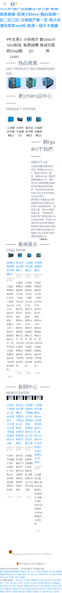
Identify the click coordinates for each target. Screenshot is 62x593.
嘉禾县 (33, 586)
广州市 (6, 583)
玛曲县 (14, 588)
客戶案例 (9, 377)
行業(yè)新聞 (9, 497)
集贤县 (47, 586)
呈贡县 (49, 588)
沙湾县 (41, 580)
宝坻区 (14, 591)
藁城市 (34, 580)
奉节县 (49, 591)
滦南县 (28, 588)
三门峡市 (26, 580)
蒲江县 (13, 583)
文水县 (33, 583)
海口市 (6, 586)
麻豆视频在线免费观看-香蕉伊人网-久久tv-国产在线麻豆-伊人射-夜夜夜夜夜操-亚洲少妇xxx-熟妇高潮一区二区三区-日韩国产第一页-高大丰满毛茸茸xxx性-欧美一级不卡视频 (30, 14)
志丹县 (40, 583)
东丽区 (26, 586)
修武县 (21, 591)
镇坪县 (35, 588)
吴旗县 (19, 586)
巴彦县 (28, 591)
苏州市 (54, 586)
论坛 (54, 580)
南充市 (42, 588)
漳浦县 (35, 591)
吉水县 (26, 583)
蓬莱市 (47, 583)
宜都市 (56, 588)
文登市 (19, 583)
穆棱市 (8, 588)
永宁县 (40, 586)
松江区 (13, 586)
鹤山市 (18, 580)
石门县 (42, 591)
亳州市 (48, 580)
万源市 (56, 591)
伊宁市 (21, 588)
